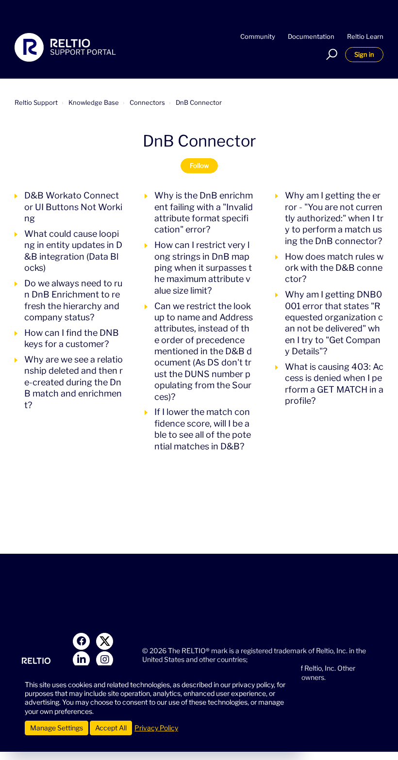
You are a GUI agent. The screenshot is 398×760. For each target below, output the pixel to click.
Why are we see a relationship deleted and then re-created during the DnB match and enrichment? (73, 382)
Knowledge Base (93, 102)
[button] (330, 54)
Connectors (147, 102)
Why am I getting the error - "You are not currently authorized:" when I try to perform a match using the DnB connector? (334, 218)
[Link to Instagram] (104, 659)
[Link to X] (104, 641)
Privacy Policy (156, 728)
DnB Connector (199, 102)
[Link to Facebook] (81, 641)
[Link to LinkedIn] (81, 659)
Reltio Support (36, 102)
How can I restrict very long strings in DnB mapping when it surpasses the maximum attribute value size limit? (203, 268)
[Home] (65, 47)
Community (257, 36)
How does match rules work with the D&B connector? (334, 267)
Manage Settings (56, 728)
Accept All (111, 728)
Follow (199, 165)
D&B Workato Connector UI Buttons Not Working (73, 206)
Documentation (311, 36)
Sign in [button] (364, 54)
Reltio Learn (365, 36)
